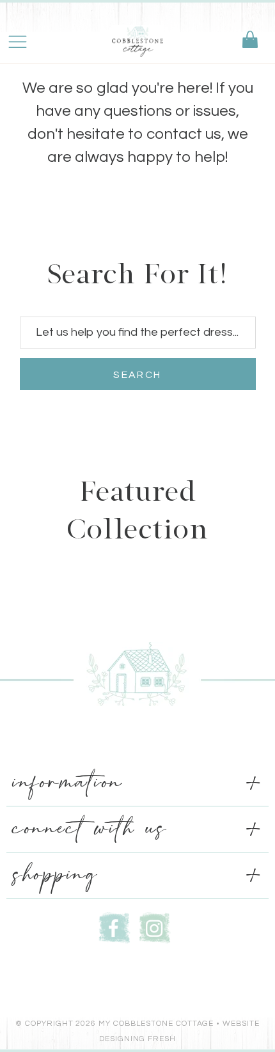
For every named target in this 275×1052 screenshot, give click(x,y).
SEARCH (137, 375)
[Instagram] (155, 926)
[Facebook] (114, 926)
